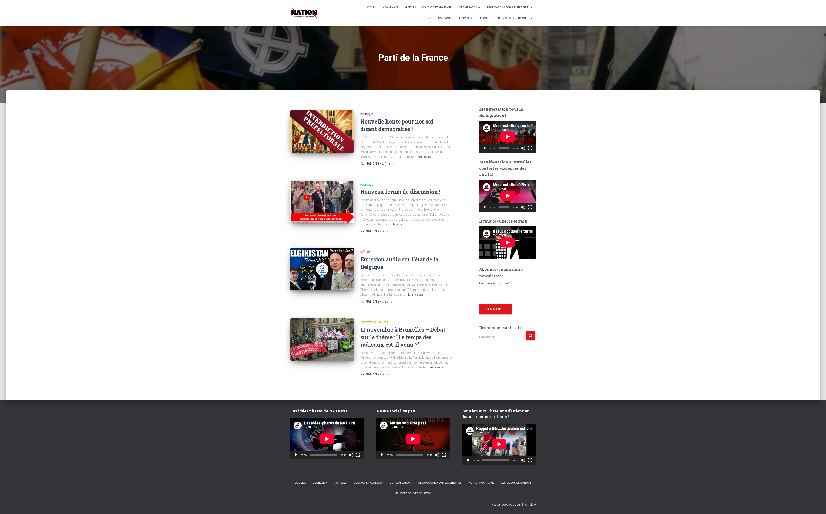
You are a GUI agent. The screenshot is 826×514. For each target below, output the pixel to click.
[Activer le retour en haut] (817, 505)
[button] (479, 7)
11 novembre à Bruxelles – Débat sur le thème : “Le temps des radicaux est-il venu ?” (402, 337)
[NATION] (304, 13)
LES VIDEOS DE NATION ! (473, 18)
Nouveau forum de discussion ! (400, 191)
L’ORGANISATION (467, 7)
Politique (366, 114)
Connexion (390, 7)
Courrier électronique (494, 283)
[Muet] (523, 148)
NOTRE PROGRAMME (440, 18)
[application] (507, 137)
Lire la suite (423, 157)
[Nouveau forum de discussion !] (322, 202)
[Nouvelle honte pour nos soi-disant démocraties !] (322, 131)
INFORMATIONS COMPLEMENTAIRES (508, 7)
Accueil (371, 7)
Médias (365, 252)
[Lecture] (485, 148)
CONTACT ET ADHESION (436, 7)
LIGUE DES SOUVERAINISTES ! (512, 18)
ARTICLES (410, 7)
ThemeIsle (529, 504)
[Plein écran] (530, 148)
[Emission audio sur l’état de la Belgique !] (322, 269)
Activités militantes (374, 322)
